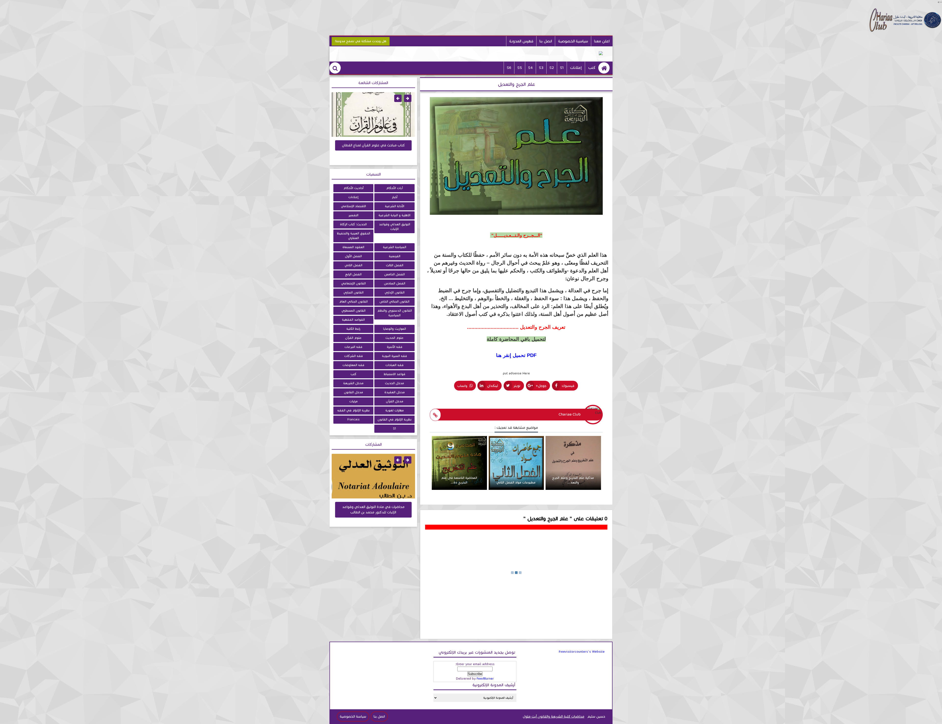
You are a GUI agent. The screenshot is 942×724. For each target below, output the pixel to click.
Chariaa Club (570, 414)
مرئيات (353, 401)
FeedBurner (485, 679)
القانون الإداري (395, 292)
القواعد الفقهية (353, 320)
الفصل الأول (353, 256)
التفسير (353, 215)
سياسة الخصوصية (353, 716)
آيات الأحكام (394, 188)
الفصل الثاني (353, 265)
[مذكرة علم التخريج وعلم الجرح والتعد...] (573, 489)
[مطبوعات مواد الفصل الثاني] (516, 489)
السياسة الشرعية (394, 247)
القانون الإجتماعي (353, 283)
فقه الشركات (353, 356)
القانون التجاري (353, 292)
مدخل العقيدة (394, 392)
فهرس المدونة (521, 41)
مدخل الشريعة (353, 383)
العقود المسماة (353, 247)
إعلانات (576, 67)
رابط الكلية (353, 329)
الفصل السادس (394, 283)
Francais (353, 419)
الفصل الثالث (394, 265)
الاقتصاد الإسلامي (353, 206)
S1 (394, 429)
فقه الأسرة (394, 347)
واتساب (462, 386)
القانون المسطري (353, 311)
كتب (591, 67)
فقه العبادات (394, 365)
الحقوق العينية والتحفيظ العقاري (353, 235)
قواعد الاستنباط (394, 374)
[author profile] (435, 415)
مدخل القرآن (394, 401)
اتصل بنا (545, 41)
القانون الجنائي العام (353, 302)
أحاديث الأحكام (353, 188)
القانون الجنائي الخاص (394, 302)
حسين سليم (596, 716)
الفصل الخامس (394, 274)
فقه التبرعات (353, 347)
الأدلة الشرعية (394, 206)
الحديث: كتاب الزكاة (353, 224)
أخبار (394, 197)
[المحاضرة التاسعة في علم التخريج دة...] (459, 489)
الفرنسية (394, 256)
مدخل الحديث (394, 383)
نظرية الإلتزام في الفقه (353, 410)
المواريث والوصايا (394, 329)
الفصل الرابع (353, 274)
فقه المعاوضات (353, 365)
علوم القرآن (353, 338)
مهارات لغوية (394, 410)
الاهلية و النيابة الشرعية (394, 215)
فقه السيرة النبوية (394, 356)
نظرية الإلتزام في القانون (395, 419)
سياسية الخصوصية (573, 41)
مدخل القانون (353, 392)
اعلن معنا (602, 41)
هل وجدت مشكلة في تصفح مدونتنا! (360, 41)
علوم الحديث (394, 338)
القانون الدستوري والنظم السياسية (394, 313)
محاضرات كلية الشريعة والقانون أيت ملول (553, 716)
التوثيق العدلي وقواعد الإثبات (394, 226)
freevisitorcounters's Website (582, 652)
